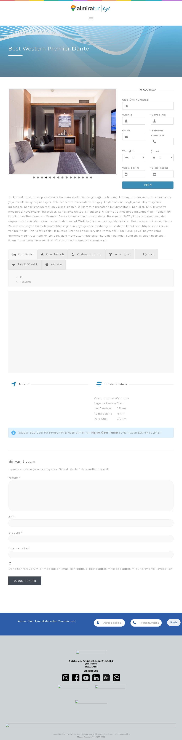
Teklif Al (148, 184)
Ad (11, 517)
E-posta (15, 532)
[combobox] (137, 157)
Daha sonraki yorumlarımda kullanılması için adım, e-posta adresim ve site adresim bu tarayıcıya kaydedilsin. (90, 568)
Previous (3, 131)
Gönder (174, 622)
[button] (65, 677)
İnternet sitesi (19, 548)
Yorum (14, 477)
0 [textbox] (160, 157)
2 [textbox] (134, 157)
